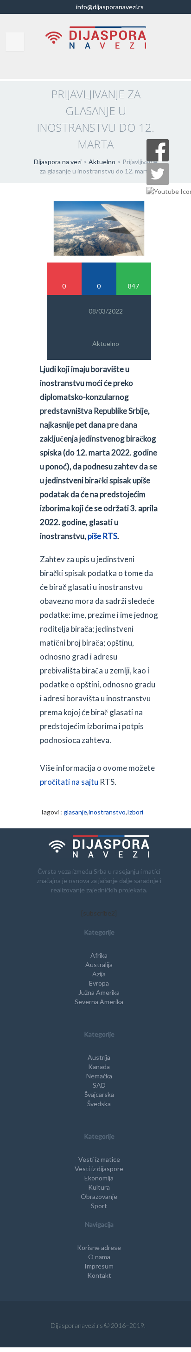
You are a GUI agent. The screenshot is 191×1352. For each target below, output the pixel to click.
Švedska (99, 1104)
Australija (99, 964)
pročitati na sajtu (69, 782)
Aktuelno (105, 343)
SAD (99, 1085)
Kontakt (99, 1275)
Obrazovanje (99, 1196)
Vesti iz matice (99, 1159)
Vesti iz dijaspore (99, 1169)
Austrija (99, 1057)
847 (133, 286)
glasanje (75, 812)
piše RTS (102, 536)
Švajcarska (99, 1094)
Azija (99, 974)
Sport (99, 1206)
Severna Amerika (99, 1002)
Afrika (99, 955)
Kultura (99, 1187)
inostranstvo (107, 812)
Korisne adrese (99, 1247)
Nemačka (99, 1076)
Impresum (99, 1266)
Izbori (135, 812)
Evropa (99, 983)
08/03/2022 (106, 311)
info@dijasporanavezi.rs (109, 7)
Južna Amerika (99, 992)
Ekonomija (99, 1178)
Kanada (99, 1066)
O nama (99, 1257)
